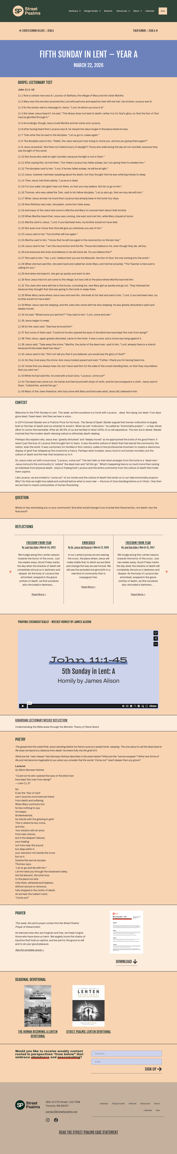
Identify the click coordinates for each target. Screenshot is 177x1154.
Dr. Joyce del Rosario (81, 547)
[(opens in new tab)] (126, 931)
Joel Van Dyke (31, 547)
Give (163, 11)
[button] (80, 11)
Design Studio (91, 11)
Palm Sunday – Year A (144, 30)
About (136, 11)
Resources (122, 11)
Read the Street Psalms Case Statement (88, 1132)
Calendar (149, 11)
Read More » (39, 594)
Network (108, 11)
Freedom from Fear (38, 543)
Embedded (88, 543)
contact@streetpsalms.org (61, 1111)
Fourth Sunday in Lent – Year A (38, 30)
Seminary (73, 11)
